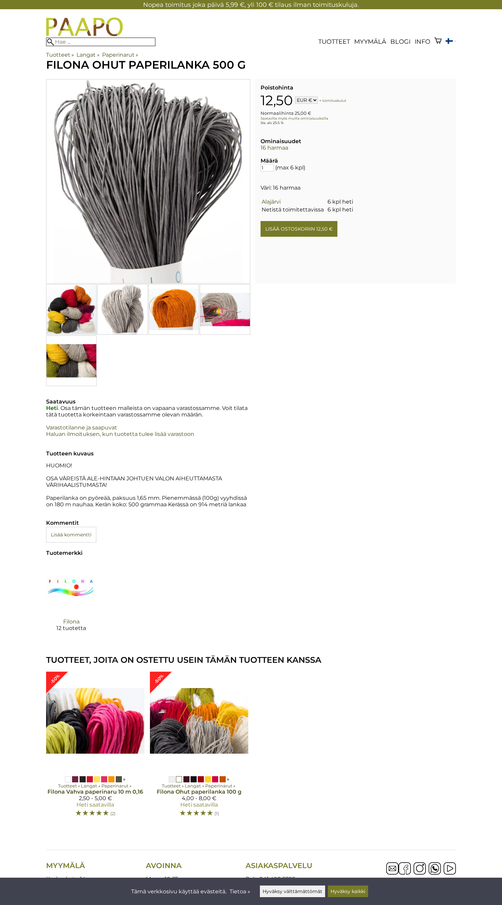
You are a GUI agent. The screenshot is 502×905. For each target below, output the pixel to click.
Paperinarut (120, 55)
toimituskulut (334, 100)
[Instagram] (420, 869)
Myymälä (370, 41)
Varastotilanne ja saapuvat (81, 427)
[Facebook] (405, 869)
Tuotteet (334, 41)
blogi (400, 41)
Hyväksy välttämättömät (292, 891)
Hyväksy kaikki (348, 891)
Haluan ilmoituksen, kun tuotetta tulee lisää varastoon (120, 434)
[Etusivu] (84, 34)
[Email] (392, 872)
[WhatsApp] (435, 869)
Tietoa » (239, 891)
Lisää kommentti (71, 535)
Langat (87, 55)
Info (422, 41)
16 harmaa (274, 148)
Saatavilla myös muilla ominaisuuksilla (294, 118)
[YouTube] (450, 869)
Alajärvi (271, 201)
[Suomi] (451, 42)
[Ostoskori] (438, 41)
